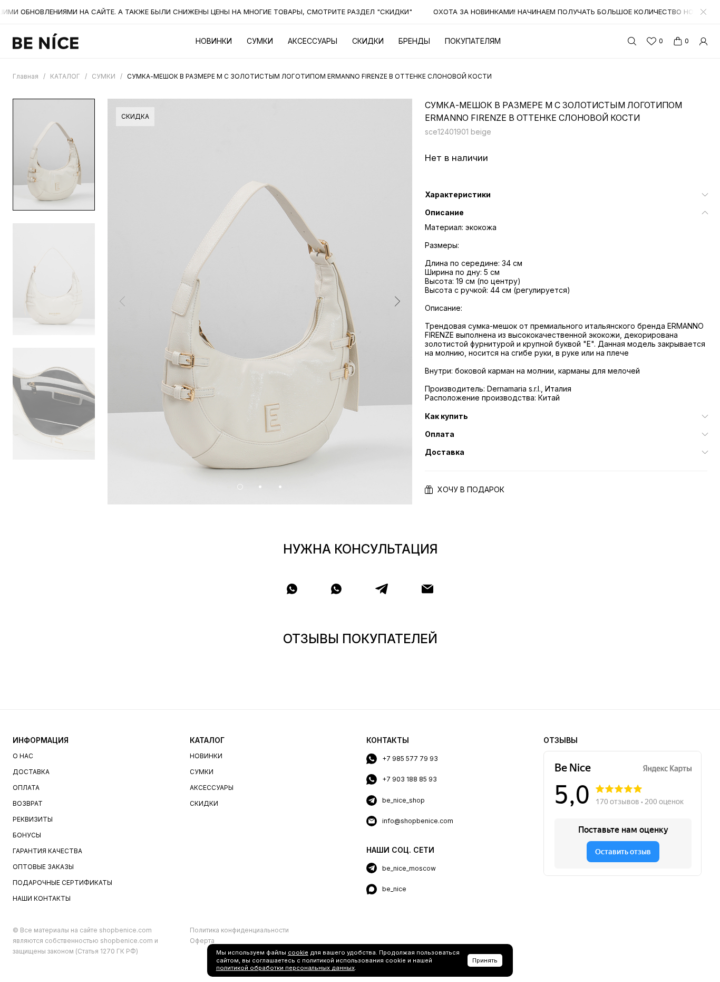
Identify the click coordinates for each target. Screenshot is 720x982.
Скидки (368, 40)
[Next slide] (397, 301)
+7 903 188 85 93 (409, 779)
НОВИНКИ (206, 756)
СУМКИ (201, 772)
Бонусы (27, 835)
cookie (298, 952)
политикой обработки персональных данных (285, 967)
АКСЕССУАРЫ (211, 788)
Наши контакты (42, 898)
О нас (23, 756)
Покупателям (473, 40)
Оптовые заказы (43, 867)
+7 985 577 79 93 (410, 758)
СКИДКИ (204, 803)
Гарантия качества (47, 851)
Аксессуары (312, 40)
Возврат (28, 803)
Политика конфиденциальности (239, 930)
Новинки (214, 40)
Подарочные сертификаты (62, 882)
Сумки (260, 40)
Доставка (31, 772)
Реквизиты (33, 819)
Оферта (202, 941)
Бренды (414, 40)
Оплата (26, 788)
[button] (240, 487)
